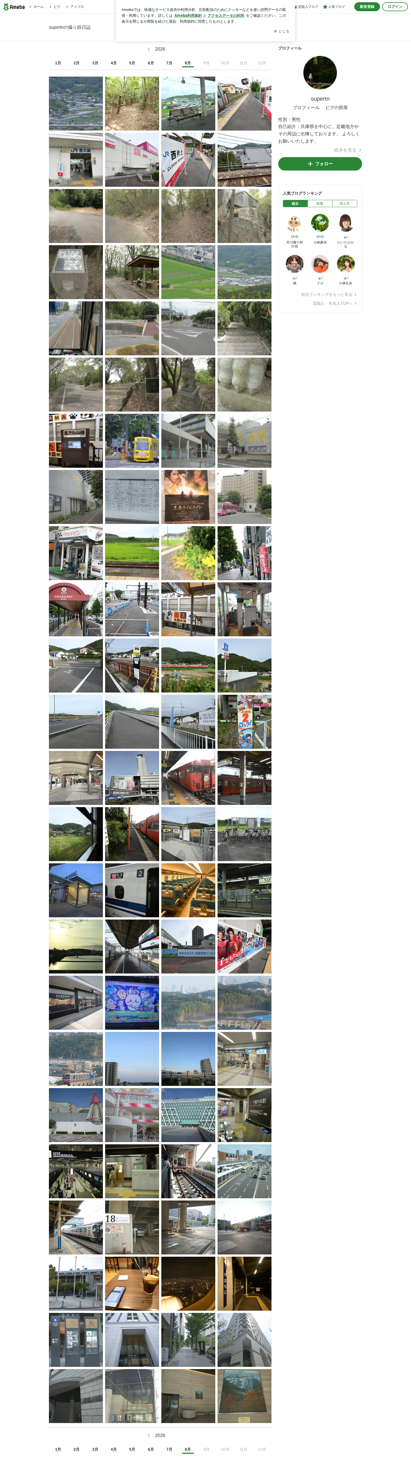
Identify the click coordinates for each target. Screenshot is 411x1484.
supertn (320, 99)
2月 (77, 63)
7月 (169, 63)
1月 (58, 63)
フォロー (324, 163)
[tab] (295, 203)
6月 (151, 63)
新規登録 (367, 6)
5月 (132, 63)
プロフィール (306, 107)
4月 (114, 63)
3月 (95, 63)
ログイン (395, 6)
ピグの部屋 (336, 107)
